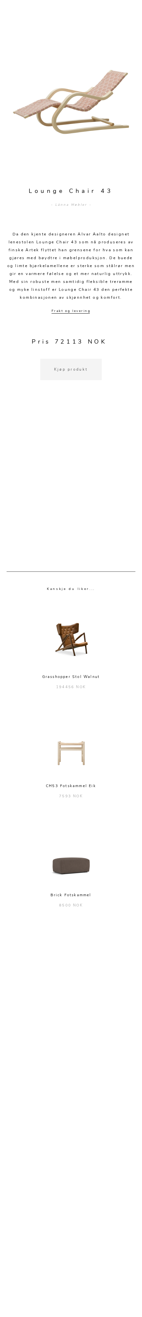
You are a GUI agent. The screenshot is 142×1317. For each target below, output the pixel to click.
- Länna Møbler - (71, 204)
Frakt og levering (71, 311)
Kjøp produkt (71, 369)
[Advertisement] (71, 484)
